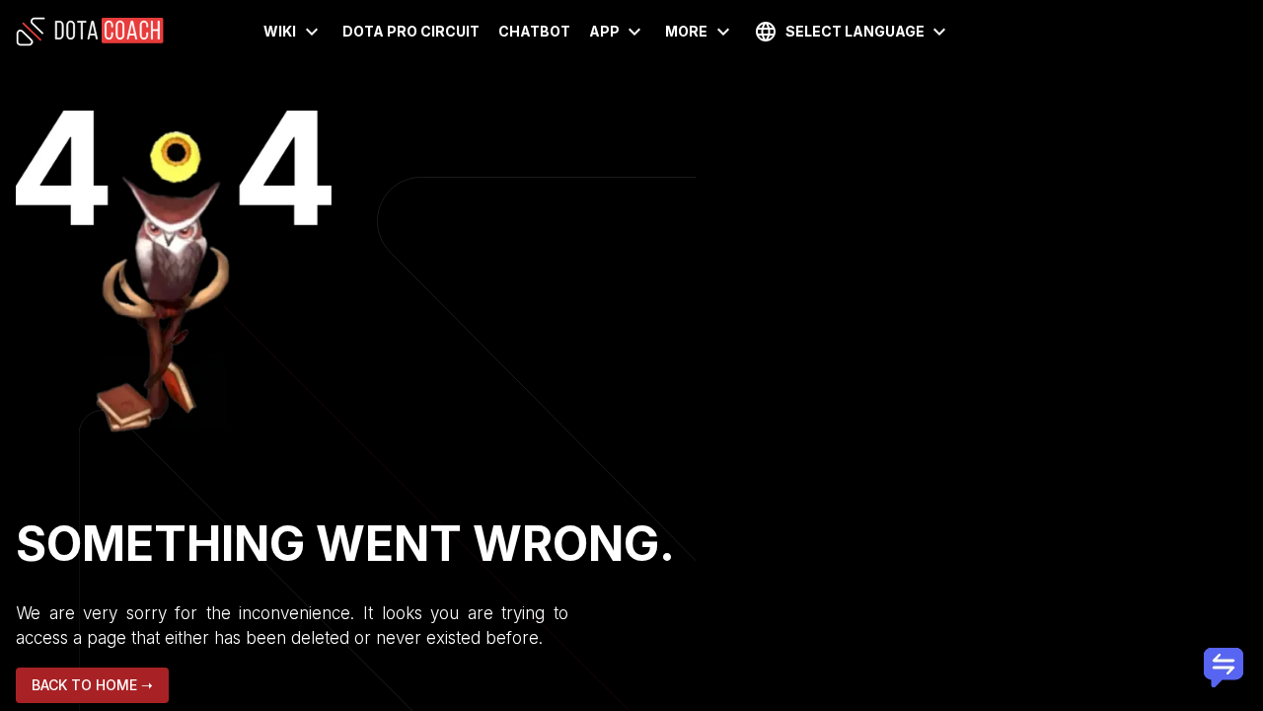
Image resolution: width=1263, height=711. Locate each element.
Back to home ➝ (92, 684)
